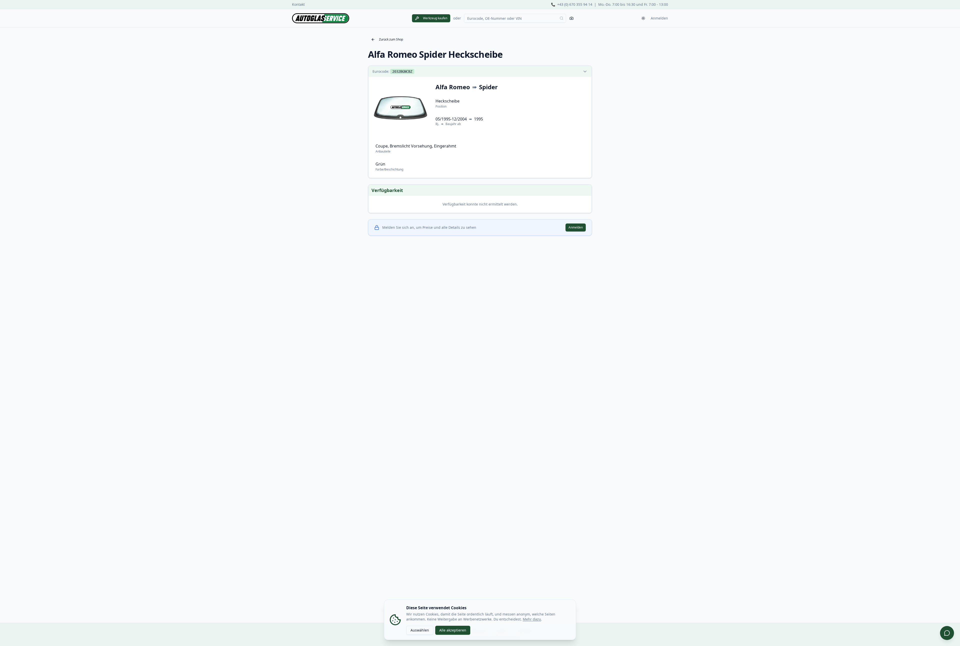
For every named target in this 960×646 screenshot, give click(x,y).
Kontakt (298, 4)
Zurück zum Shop (391, 39)
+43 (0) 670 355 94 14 (574, 4)
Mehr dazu (532, 619)
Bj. (437, 124)
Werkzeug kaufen (435, 18)
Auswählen (419, 630)
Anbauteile (383, 151)
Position (441, 106)
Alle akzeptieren (452, 630)
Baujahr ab (453, 124)
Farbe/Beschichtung (389, 169)
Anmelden (659, 18)
